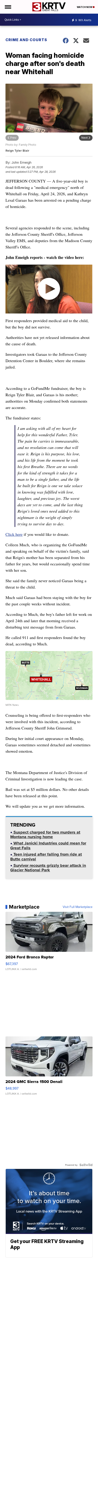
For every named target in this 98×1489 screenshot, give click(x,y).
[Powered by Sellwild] (86, 1164)
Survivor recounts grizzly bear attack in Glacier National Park (48, 868)
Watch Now (85, 7)
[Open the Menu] (7, 7)
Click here (14, 534)
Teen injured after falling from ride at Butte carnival (46, 857)
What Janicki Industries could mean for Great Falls (48, 846)
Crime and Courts (26, 40)
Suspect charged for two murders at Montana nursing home (45, 835)
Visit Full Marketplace (78, 906)
